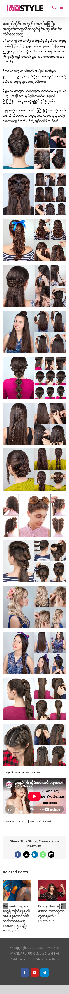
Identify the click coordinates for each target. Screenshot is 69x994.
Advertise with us (47, 959)
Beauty (34, 821)
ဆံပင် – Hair (45, 821)
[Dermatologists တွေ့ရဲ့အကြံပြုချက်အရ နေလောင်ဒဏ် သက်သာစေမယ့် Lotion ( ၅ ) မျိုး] (17, 881)
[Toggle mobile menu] (61, 7)
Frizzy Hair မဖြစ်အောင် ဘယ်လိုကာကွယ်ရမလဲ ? (51, 911)
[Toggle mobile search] (54, 7)
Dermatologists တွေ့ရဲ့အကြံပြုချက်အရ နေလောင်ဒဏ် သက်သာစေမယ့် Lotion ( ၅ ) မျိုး (16, 916)
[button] (5, 906)
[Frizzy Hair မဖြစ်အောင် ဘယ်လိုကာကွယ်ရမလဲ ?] (52, 881)
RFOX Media (35, 953)
